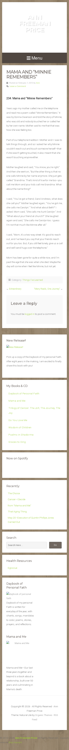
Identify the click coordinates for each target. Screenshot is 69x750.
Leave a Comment (18, 86)
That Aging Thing (17, 511)
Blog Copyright (15, 742)
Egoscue (12, 567)
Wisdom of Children (19, 427)
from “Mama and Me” (19, 505)
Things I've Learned (32, 279)
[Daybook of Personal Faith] (20, 598)
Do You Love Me (17, 420)
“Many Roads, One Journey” (47, 289)
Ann (38, 83)
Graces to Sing (17, 441)
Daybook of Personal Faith (23, 393)
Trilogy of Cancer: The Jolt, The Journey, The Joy (34, 410)
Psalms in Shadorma (21, 434)
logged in (29, 314)
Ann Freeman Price (34, 23)
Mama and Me (16, 400)
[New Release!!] (14, 347)
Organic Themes (43, 715)
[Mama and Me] (20, 652)
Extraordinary (15, 289)
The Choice (14, 493)
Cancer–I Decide (16, 499)
